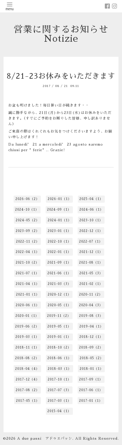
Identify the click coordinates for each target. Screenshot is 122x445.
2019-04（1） (91, 326)
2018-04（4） (27, 368)
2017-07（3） (59, 390)
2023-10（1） (91, 220)
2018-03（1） (59, 368)
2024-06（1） (91, 209)
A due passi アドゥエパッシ (44, 438)
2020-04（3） (91, 305)
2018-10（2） (59, 347)
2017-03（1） (59, 400)
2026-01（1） (59, 199)
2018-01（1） (91, 368)
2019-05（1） (59, 326)
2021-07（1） (27, 273)
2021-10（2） (27, 262)
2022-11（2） (27, 241)
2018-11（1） (27, 347)
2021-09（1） (59, 262)
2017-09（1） (91, 379)
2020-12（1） (59, 294)
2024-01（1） (59, 220)
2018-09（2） (91, 347)
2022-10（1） (59, 241)
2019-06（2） (27, 326)
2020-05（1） (59, 305)
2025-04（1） (91, 199)
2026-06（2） (27, 199)
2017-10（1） (59, 379)
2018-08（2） (27, 358)
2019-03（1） (27, 336)
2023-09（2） (27, 231)
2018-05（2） (91, 358)
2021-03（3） (59, 284)
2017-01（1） (90, 400)
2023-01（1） (59, 231)
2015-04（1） (59, 411)
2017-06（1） (91, 390)
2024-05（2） (27, 220)
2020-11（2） (90, 294)
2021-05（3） (91, 273)
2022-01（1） (59, 252)
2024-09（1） (59, 209)
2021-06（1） (59, 273)
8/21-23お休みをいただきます (61, 76)
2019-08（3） (91, 315)
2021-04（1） (27, 284)
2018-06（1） (59, 358)
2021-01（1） (27, 294)
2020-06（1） (27, 305)
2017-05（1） (27, 400)
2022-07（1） (90, 241)
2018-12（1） (91, 336)
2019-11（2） (59, 315)
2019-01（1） (59, 336)
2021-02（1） (91, 284)
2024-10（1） (27, 209)
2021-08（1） (91, 262)
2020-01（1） (27, 315)
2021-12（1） (91, 252)
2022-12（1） (91, 231)
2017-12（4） (27, 379)
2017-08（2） (27, 390)
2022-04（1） (27, 252)
